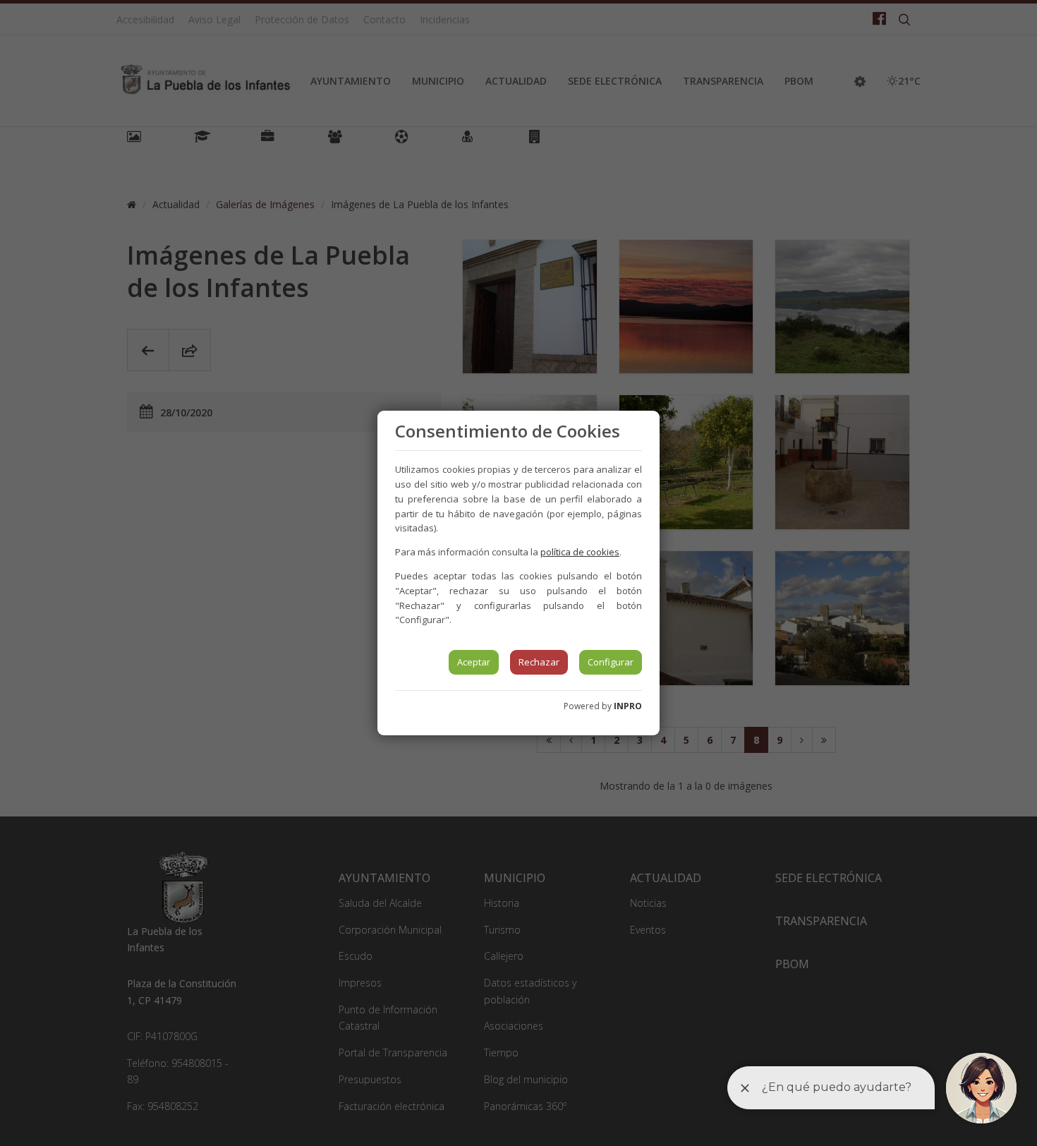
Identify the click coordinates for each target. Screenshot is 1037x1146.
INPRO (628, 706)
